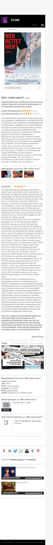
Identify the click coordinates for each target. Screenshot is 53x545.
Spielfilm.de (26, 421)
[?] (20, 114)
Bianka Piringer (38, 336)
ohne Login (36, 421)
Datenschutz (31, 542)
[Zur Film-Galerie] (7, 177)
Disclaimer (19, 542)
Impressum (39, 542)
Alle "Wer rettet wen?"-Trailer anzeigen (27, 343)
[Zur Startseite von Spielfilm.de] (4, 22)
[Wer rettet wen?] (22, 371)
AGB (24, 542)
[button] (4, 451)
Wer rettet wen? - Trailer (22, 402)
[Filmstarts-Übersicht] (25, 20)
